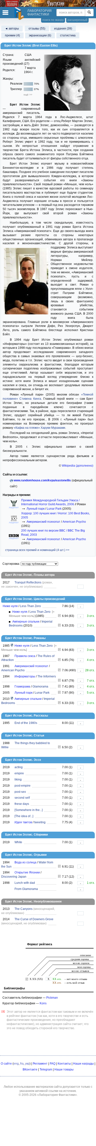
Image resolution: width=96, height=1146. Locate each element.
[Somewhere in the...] (29, 810)
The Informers (46, 676)
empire (19, 773)
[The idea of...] (24, 816)
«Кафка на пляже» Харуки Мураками (39, 427)
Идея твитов (23, 822)
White (18, 842)
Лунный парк (36, 508)
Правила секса (25, 656)
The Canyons (23, 909)
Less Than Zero (30, 606)
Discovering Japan (13, 876)
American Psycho (74, 521)
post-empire (23, 785)
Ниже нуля (10, 606)
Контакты (64, 1063)
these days (22, 804)
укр (27, 1063)
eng (16, 1063)
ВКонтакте (30, 1069)
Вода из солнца (25, 862)
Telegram (46, 1069)
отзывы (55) (37, 28)
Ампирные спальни (25, 621)
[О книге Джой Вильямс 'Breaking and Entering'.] (59, 747)
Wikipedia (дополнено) (77, 465)
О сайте (6, 1063)
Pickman (52, 997)
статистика (68, 35)
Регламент (40, 1063)
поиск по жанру (53, 20)
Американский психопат (43, 521)
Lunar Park (54, 508)
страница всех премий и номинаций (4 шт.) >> (37, 550)
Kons (43, 1003)
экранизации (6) (40, 35)
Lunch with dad (25, 883)
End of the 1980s (26, 723)
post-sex (20, 792)
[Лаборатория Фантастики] (20, 13)
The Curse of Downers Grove (34, 919)
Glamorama (40, 686)
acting (19, 767)
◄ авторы (12, 28)
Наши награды (83, 1063)
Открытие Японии (27, 872)
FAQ (52, 1063)
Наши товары (64, 1069)
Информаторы (25, 676)
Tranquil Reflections (28, 582)
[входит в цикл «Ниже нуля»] (12, 645)
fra (22, 1063)
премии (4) (12, 35)
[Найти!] (89, 12)
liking (18, 779)
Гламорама (22, 686)
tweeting (40, 822)
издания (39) (63, 28)
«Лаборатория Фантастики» (57, 1095)
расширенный (77, 20)
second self (22, 797)
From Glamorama (26, 889)
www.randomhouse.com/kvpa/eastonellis (42, 480)
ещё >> (28, 94)
